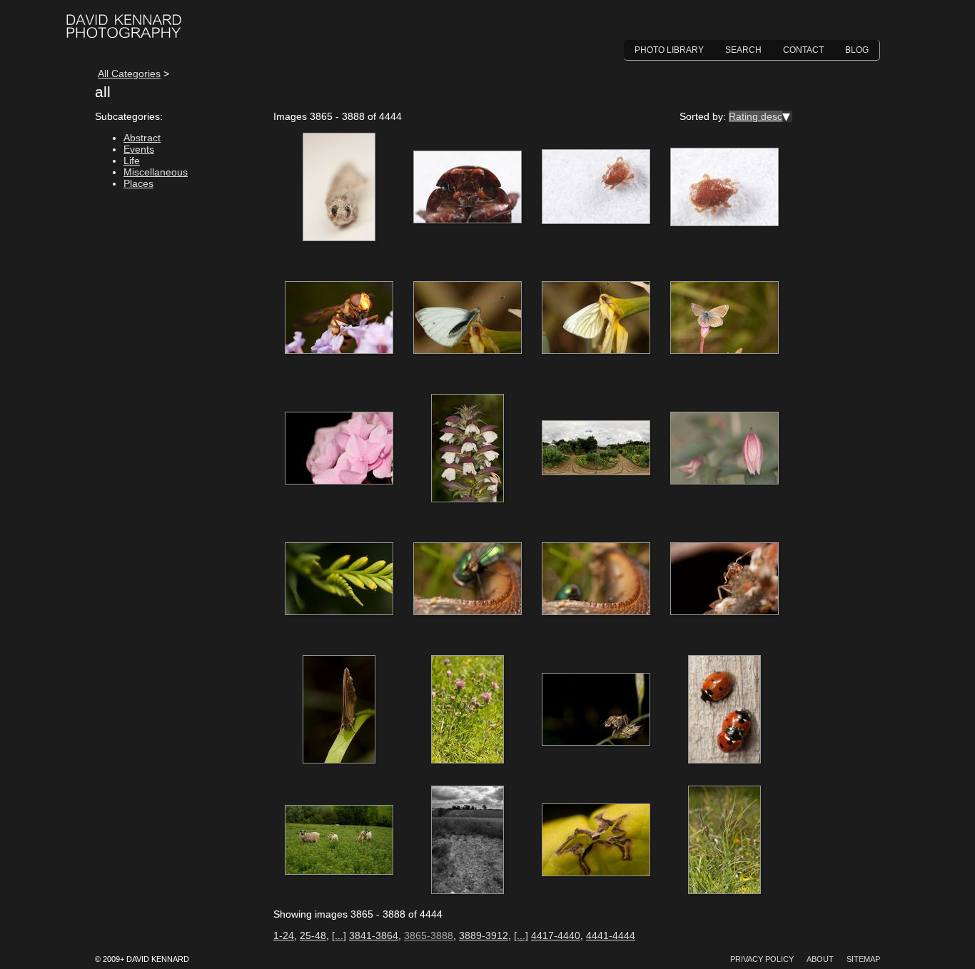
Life (131, 160)
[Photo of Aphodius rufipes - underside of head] (467, 187)
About (820, 959)
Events (138, 149)
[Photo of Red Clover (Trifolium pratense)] (467, 710)
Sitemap (863, 959)
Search (743, 50)
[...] (339, 935)
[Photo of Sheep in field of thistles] (339, 840)
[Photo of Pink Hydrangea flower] (339, 449)
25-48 (313, 935)
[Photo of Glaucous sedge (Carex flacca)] (724, 840)
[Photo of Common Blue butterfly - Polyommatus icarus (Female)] (724, 318)
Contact (803, 50)
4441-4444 (610, 935)
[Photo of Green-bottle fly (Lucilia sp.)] (467, 579)
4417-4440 (555, 935)
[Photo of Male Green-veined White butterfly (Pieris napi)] (467, 318)
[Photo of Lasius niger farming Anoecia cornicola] (724, 579)
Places (138, 183)
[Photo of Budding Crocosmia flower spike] (339, 579)
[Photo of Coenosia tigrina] (596, 710)
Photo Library (669, 50)
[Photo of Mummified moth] (339, 187)
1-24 (283, 935)
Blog (857, 50)
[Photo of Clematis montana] (724, 449)
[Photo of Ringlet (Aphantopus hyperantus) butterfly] (339, 710)
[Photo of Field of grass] (467, 840)
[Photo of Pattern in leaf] (596, 840)
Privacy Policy (762, 959)
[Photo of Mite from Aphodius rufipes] (596, 187)
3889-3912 (483, 935)
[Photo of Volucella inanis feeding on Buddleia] (339, 318)
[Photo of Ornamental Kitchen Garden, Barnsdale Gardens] (596, 449)
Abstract (142, 137)
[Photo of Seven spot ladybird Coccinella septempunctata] (724, 710)
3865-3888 (428, 935)
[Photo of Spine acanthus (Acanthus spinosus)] (467, 449)
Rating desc (755, 116)
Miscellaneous (155, 172)
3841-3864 (373, 935)
